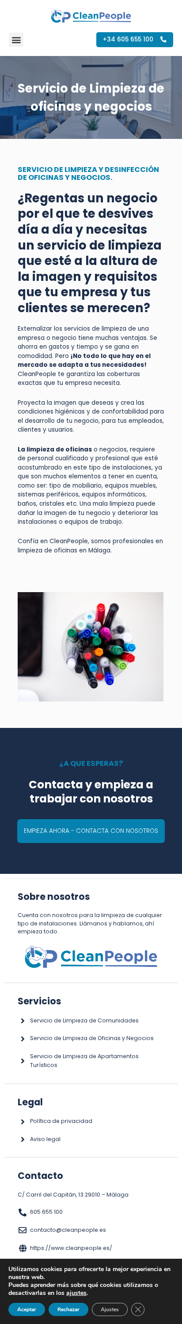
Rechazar (68, 1309)
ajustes (76, 1293)
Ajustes (110, 1309)
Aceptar (26, 1309)
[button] (16, 40)
